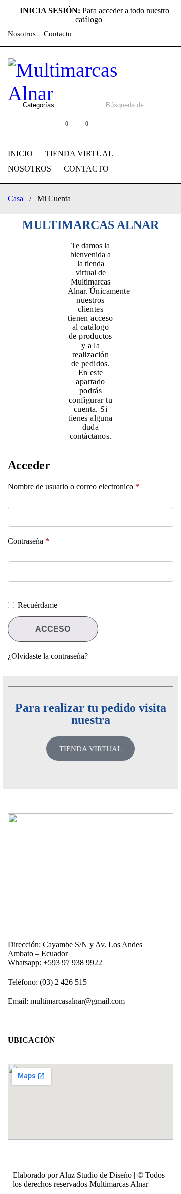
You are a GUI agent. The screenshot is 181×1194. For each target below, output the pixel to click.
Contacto (58, 34)
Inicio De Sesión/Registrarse (40, 129)
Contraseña (28, 541)
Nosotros (22, 34)
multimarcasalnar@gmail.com (77, 1001)
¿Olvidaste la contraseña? (48, 656)
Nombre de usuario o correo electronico (73, 486)
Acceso (52, 628)
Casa (15, 198)
